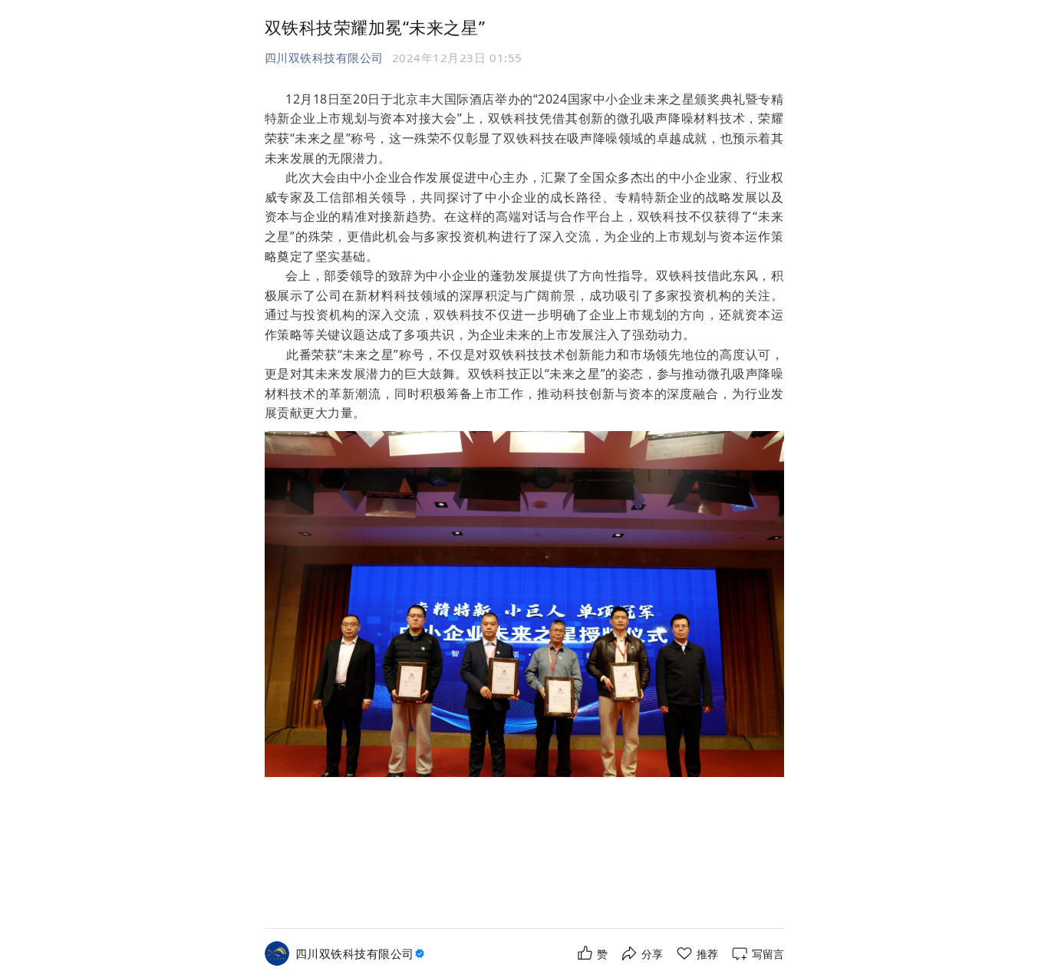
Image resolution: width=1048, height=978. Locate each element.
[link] (361, 954)
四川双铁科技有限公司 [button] (324, 57)
